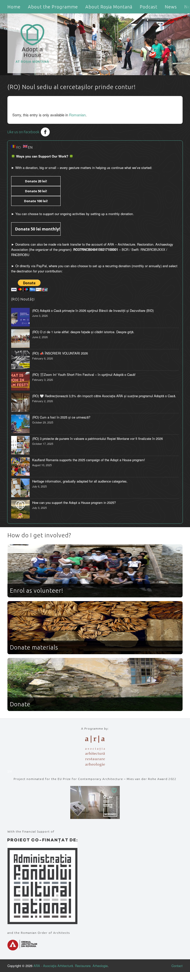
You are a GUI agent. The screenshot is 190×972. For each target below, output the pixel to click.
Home (14, 6)
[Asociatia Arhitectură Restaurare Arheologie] (95, 765)
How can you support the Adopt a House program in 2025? (74, 502)
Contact (177, 965)
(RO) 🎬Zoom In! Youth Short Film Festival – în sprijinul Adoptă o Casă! (84, 374)
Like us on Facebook (23, 132)
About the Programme (53, 6)
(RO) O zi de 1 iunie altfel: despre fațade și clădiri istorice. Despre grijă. (83, 331)
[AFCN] (42, 923)
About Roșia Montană (108, 6)
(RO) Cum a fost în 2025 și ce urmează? (61, 417)
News (171, 6)
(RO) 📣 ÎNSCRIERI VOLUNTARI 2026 (60, 353)
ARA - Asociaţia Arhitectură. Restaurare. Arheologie (70, 965)
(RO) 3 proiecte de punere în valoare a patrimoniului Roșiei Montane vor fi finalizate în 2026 (97, 438)
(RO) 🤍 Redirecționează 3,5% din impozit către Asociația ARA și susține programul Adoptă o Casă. (104, 395)
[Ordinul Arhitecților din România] (22, 949)
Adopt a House (32, 55)
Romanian (77, 114)
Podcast (148, 6)
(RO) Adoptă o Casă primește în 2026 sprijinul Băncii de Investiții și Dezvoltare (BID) (93, 310)
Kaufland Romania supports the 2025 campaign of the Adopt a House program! (88, 459)
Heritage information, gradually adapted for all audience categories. (80, 481)
